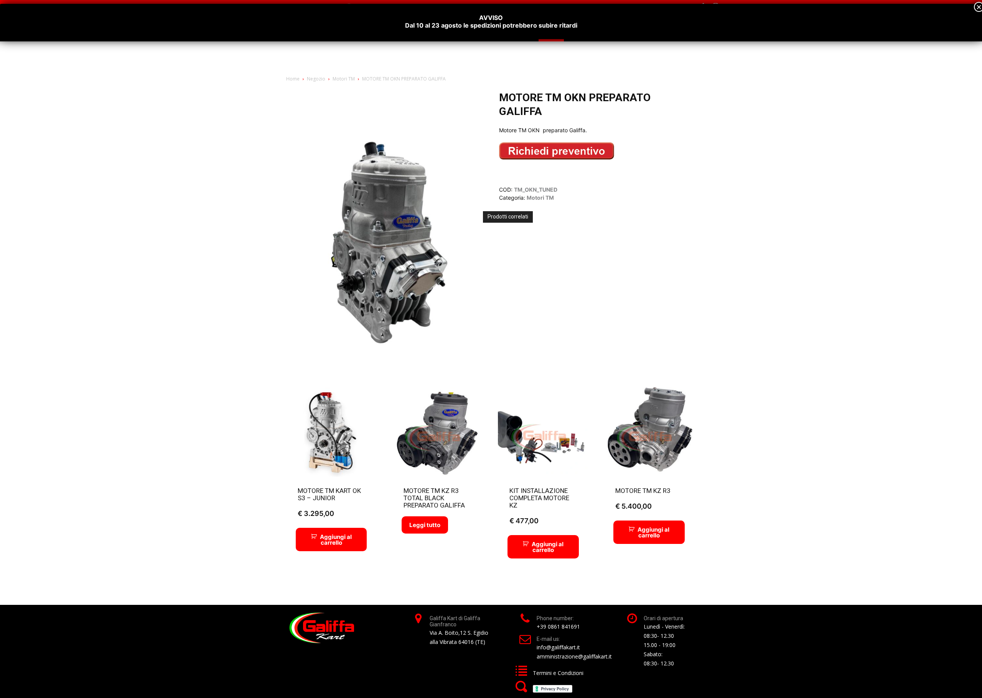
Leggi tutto (424, 525)
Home (293, 79)
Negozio (316, 79)
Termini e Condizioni (558, 673)
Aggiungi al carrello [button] (336, 539)
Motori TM (344, 79)
